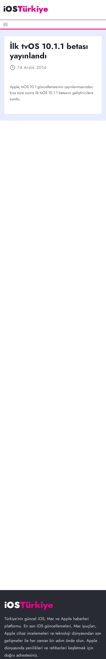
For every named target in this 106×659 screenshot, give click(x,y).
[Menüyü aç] (53, 24)
